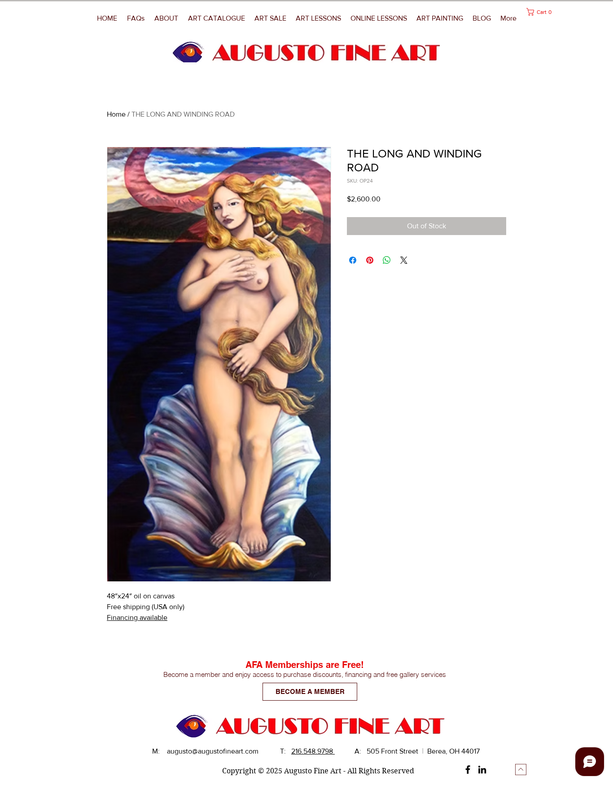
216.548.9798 (313, 751)
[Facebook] (467, 769)
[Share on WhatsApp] (386, 260)
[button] (440, 18)
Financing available (137, 617)
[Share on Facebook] (352, 260)
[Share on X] (403, 260)
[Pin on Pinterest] (369, 260)
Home (116, 114)
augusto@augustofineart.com (212, 751)
